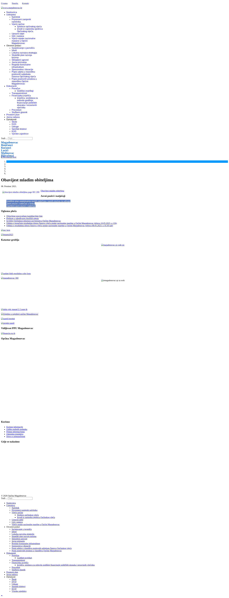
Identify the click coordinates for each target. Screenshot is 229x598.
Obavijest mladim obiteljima (52, 191)
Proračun (16, 88)
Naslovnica (11, 12)
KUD (14, 131)
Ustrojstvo (11, 15)
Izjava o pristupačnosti (15, 436)
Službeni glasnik (19, 112)
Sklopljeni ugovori (20, 60)
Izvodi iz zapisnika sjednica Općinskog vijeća (30, 30)
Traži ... (4, 138)
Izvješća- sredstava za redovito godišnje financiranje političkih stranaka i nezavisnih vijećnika (27, 103)
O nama (4, 3)
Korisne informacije (14, 427)
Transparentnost (19, 93)
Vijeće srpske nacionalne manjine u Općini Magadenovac (23, 40)
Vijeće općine (18, 24)
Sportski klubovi (19, 129)
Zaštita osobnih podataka (16, 429)
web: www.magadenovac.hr (13, 393)
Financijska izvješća (21, 96)
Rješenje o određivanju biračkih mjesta (22, 218)
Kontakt (25, 3)
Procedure (16, 110)
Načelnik (16, 17)
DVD (14, 124)
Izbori (14, 50)
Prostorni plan (12, 115)
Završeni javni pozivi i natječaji (20, 206)
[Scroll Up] (1, 596)
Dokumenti (11, 86)
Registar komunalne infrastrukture (21, 66)
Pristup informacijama (15, 432)
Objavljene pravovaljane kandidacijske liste (24, 216)
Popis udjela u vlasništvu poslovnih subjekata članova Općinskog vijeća (24, 74)
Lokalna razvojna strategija (24, 53)
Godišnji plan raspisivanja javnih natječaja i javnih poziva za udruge (38, 201)
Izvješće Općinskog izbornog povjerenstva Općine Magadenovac (33, 221)
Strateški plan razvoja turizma (24, 536)
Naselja (15, 3)
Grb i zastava (18, 36)
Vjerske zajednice (20, 134)
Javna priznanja (19, 62)
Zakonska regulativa (14, 434)
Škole (14, 122)
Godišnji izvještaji (25, 91)
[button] (5, 157)
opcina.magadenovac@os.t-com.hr (21, 365)
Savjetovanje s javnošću (23, 48)
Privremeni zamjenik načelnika (24, 510)
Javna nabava (13, 117)
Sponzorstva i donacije (22, 69)
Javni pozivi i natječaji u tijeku (20, 203)
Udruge (15, 126)
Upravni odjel (18, 34)
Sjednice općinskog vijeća (29, 26)
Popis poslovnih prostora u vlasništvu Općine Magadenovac (24, 81)
